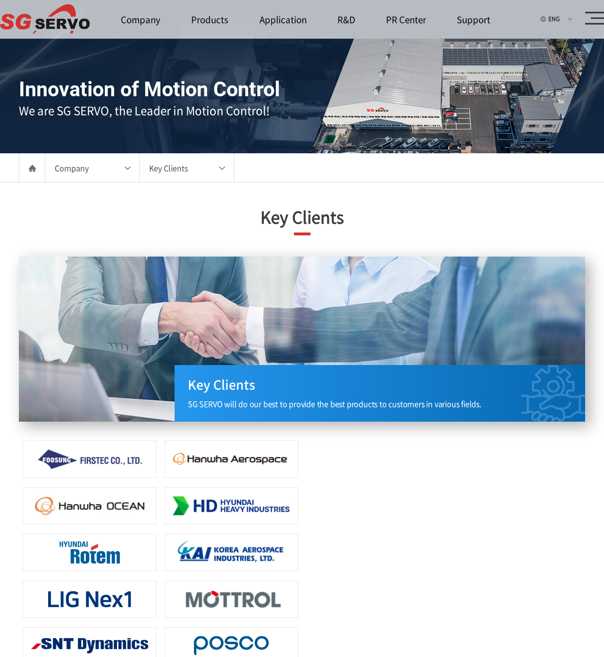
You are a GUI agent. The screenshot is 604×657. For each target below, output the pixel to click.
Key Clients (168, 168)
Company (72, 168)
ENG (554, 19)
